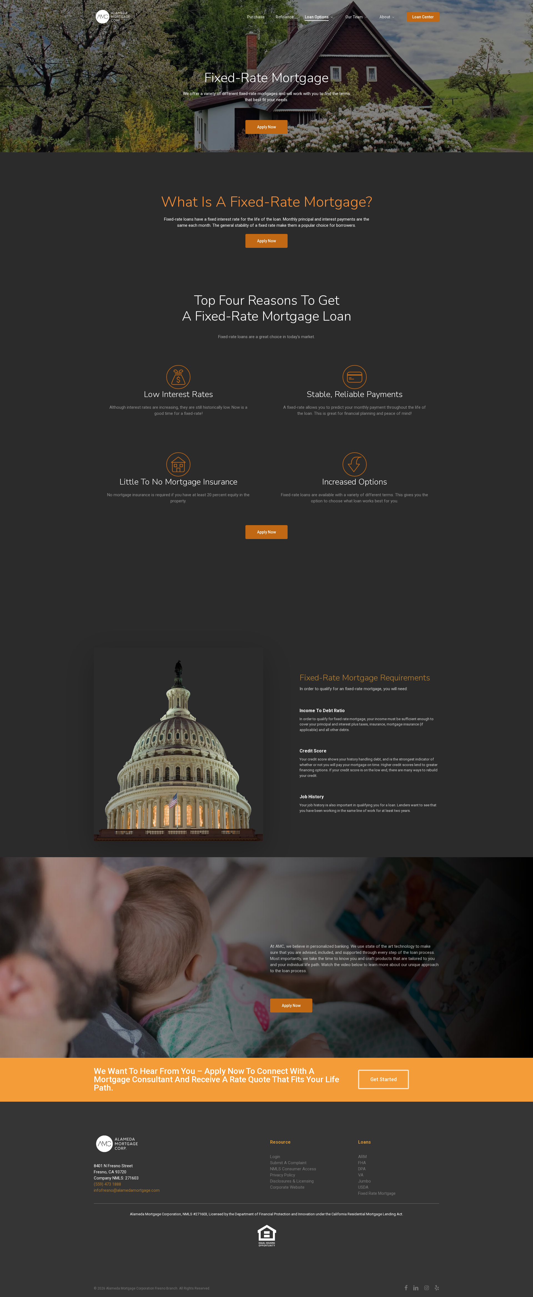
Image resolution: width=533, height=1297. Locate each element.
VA (360, 1175)
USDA (363, 1187)
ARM (362, 1156)
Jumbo (364, 1181)
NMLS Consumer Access (293, 1168)
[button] (266, 127)
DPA (362, 1168)
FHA (362, 1162)
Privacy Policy (282, 1175)
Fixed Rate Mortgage (377, 1193)
